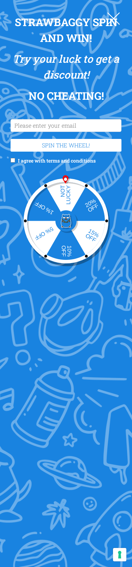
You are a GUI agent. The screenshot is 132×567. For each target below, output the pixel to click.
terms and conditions (71, 160)
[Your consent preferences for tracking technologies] (119, 554)
